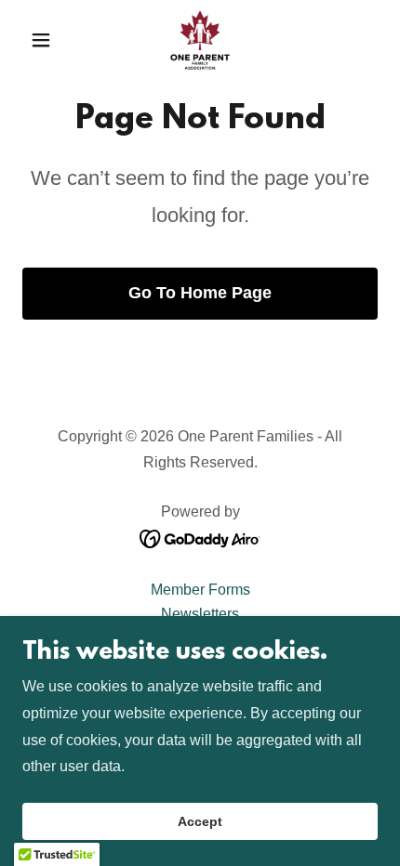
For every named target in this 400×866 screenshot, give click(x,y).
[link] (200, 39)
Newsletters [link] (200, 614)
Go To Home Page (200, 292)
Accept (200, 821)
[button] (48, 40)
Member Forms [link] (200, 589)
